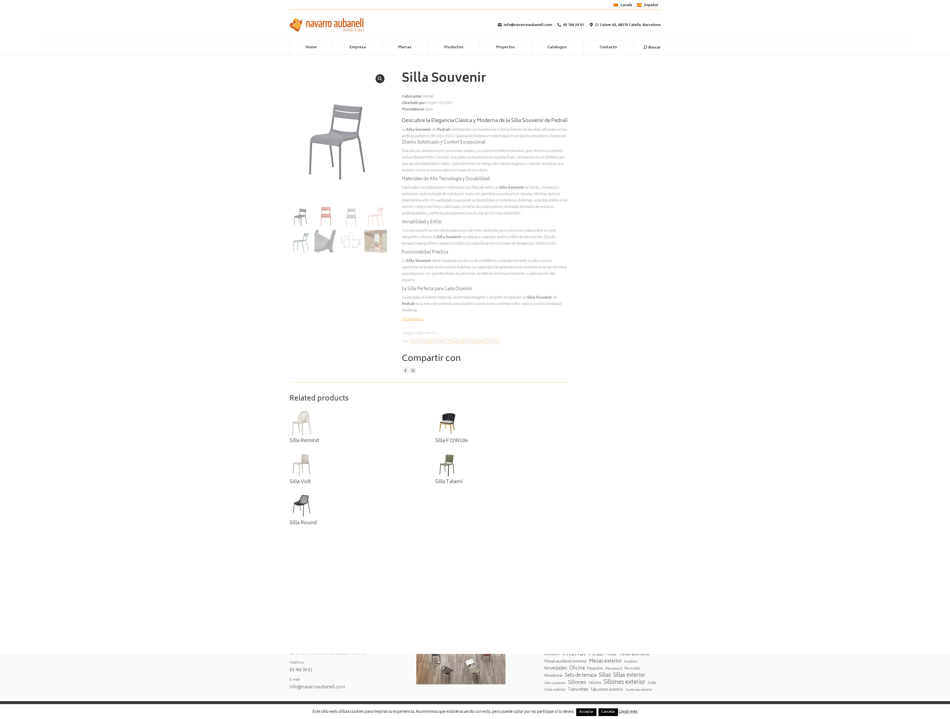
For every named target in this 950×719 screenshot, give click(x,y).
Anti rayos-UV (420, 341)
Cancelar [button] (608, 712)
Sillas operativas (555, 683)
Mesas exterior (605, 661)
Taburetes (578, 690)
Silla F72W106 (451, 441)
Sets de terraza (580, 675)
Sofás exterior (555, 690)
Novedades (555, 669)
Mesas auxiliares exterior (565, 662)
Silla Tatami (448, 482)
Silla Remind (304, 441)
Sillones (577, 683)
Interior (574, 654)
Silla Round (303, 523)
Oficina (577, 669)
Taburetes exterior (607, 690)
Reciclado (632, 669)
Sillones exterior (624, 683)
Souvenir (492, 341)
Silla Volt (300, 482)
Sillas (605, 675)
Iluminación (552, 654)
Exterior (455, 341)
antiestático (440, 341)
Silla (480, 341)
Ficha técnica (412, 319)
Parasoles (595, 669)
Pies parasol (613, 668)
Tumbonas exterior (638, 690)
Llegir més (628, 712)
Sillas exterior (426, 333)
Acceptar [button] (586, 712)
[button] (380, 78)
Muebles (631, 662)
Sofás (652, 683)
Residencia (553, 676)
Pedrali (469, 341)
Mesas (596, 654)
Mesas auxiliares (634, 654)
